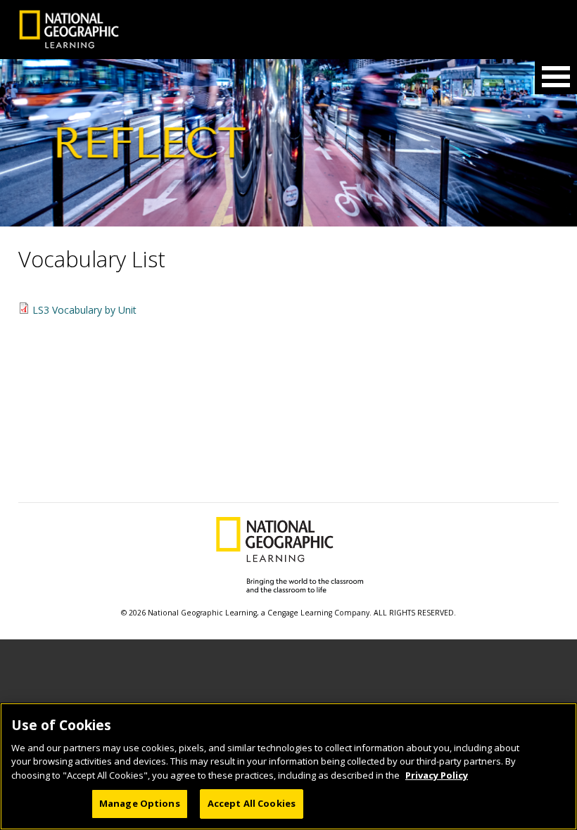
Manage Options (139, 803)
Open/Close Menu (556, 76)
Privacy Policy (436, 775)
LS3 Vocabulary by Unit (84, 310)
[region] (288, 766)
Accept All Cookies (252, 803)
